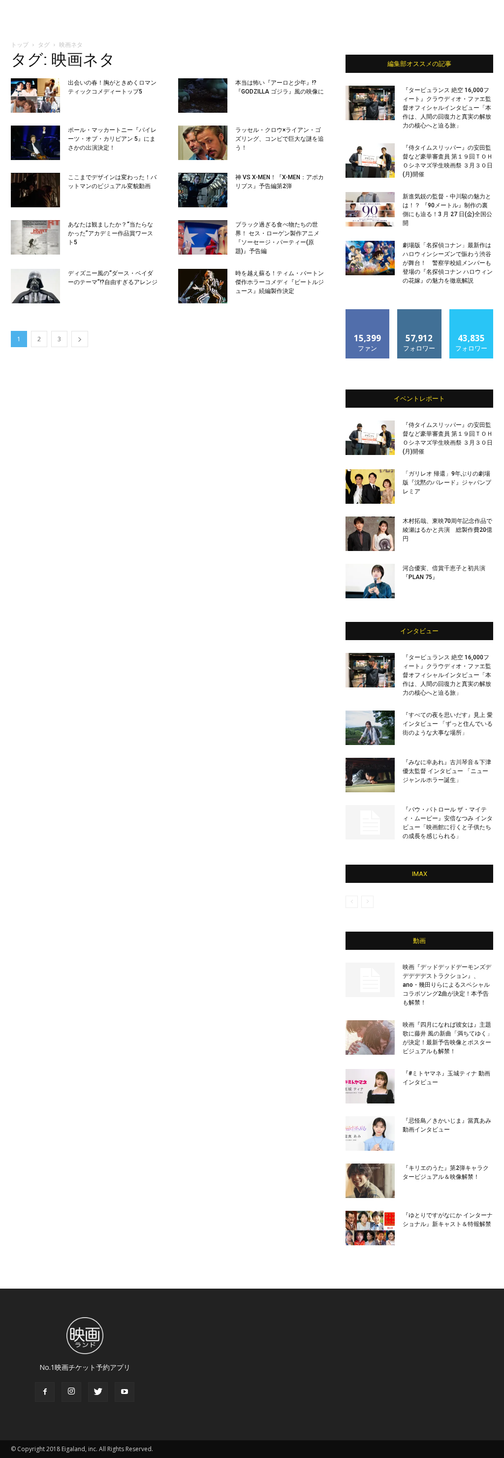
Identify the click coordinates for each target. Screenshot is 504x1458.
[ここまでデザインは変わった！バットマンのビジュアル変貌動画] (35, 190)
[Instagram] (71, 1392)
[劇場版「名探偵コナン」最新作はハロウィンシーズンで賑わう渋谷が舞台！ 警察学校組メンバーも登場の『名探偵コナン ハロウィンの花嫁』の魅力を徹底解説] (370, 258)
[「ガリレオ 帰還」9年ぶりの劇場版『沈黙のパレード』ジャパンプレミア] (370, 486)
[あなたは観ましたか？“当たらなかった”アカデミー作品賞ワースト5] (35, 237)
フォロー (419, 313)
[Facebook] (45, 1392)
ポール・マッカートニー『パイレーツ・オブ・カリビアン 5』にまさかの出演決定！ (112, 139)
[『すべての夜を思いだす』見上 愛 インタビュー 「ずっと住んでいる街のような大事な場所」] (370, 728)
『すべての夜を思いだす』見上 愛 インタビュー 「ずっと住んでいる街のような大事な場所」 (448, 724)
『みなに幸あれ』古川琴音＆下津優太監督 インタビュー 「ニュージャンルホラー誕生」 (447, 771)
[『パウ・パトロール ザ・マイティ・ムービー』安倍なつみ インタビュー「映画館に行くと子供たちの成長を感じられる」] (370, 822)
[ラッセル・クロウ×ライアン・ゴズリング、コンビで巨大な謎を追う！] (202, 143)
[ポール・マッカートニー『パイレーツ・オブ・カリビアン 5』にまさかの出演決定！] (35, 143)
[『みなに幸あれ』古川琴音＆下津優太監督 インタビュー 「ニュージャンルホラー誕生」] (370, 775)
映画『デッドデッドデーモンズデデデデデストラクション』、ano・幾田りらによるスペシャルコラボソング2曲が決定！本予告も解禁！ (447, 985)
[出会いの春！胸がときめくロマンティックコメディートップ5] (35, 95)
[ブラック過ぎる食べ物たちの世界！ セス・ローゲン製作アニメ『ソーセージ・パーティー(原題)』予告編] (202, 237)
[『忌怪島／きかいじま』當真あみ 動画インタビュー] (370, 1133)
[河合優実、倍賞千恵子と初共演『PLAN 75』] (370, 581)
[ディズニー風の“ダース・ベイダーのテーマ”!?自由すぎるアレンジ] (35, 286)
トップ (20, 44)
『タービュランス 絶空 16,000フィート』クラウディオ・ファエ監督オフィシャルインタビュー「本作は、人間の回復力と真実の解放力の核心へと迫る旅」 (447, 108)
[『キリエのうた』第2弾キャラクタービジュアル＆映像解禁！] (370, 1181)
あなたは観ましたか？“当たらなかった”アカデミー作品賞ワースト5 (110, 233)
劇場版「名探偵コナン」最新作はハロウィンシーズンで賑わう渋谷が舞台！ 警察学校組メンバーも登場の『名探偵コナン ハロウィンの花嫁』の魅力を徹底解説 (448, 263)
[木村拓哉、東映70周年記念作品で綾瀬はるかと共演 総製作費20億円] (370, 534)
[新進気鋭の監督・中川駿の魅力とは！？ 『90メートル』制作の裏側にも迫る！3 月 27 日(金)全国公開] (370, 209)
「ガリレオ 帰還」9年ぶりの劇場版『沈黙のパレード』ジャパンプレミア (447, 482)
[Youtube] (124, 1392)
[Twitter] (98, 1392)
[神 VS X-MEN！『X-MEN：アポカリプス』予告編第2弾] (202, 190)
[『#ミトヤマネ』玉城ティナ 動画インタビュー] (370, 1086)
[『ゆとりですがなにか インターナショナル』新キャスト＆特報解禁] (370, 1228)
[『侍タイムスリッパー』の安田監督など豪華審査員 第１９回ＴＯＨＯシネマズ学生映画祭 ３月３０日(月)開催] (370, 160)
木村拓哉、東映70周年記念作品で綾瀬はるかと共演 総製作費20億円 (447, 530)
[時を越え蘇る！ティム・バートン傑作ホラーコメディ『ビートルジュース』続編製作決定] (202, 286)
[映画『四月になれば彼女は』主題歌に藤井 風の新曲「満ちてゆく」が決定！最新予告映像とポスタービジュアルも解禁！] (370, 1037)
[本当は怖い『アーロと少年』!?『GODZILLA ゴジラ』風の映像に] (202, 95)
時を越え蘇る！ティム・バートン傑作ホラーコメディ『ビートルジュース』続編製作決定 (279, 282)
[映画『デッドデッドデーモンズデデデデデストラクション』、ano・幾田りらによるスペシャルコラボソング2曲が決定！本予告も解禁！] (370, 980)
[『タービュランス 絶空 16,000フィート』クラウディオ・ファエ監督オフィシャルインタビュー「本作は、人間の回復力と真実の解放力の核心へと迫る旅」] (370, 103)
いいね (368, 313)
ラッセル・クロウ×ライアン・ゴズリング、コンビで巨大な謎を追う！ (279, 139)
